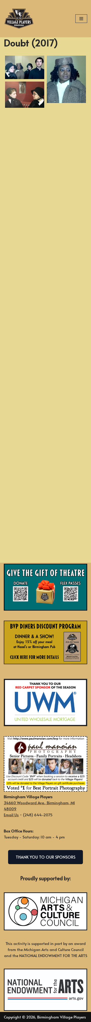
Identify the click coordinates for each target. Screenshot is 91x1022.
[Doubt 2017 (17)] (66, 183)
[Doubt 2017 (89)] (24, 506)
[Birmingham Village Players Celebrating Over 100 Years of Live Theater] (19, 19)
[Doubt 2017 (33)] (66, 342)
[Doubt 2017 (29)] (66, 279)
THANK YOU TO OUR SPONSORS (45, 857)
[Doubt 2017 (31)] (66, 310)
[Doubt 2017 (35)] (66, 374)
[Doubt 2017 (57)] (66, 437)
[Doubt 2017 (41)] (66, 406)
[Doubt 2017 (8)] (66, 120)
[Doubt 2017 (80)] (24, 474)
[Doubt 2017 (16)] (24, 156)
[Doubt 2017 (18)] (24, 188)
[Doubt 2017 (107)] (24, 538)
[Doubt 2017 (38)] (24, 379)
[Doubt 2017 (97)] (66, 533)
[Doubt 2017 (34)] (24, 347)
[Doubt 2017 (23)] (24, 252)
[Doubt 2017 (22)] (66, 247)
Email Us (11, 814)
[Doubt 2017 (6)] (24, 95)
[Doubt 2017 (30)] (24, 283)
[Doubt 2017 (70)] (66, 469)
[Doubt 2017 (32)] (24, 315)
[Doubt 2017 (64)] (24, 442)
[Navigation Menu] (81, 18)
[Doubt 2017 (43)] (24, 411)
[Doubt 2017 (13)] (24, 124)
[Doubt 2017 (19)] (66, 215)
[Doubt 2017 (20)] (24, 220)
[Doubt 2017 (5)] (66, 79)
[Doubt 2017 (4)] (24, 67)
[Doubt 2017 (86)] (66, 501)
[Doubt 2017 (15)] (66, 151)
